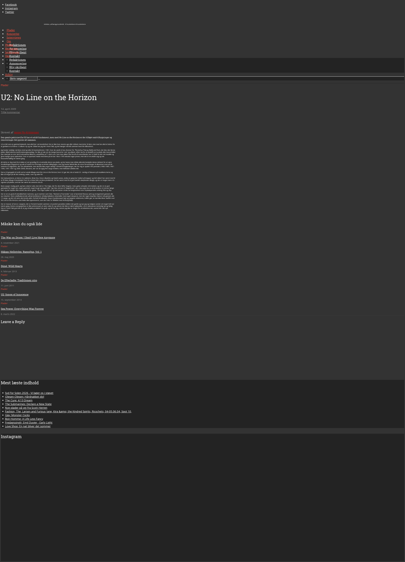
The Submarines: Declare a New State (28, 404)
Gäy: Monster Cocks (17, 415)
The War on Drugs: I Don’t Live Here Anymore (28, 237)
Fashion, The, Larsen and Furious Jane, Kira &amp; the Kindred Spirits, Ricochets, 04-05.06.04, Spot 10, (68, 411)
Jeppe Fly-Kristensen (26, 132)
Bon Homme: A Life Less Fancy (24, 419)
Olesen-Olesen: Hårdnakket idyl (24, 396)
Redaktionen (17, 60)
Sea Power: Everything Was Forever (22, 308)
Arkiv (9, 74)
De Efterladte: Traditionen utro (19, 280)
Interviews (12, 52)
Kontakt (14, 71)
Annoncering (17, 63)
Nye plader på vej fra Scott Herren (26, 408)
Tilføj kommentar (10, 112)
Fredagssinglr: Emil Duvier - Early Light (28, 422)
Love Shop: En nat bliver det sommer (28, 426)
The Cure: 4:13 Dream (18, 400)
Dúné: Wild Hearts (12, 266)
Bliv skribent (17, 67)
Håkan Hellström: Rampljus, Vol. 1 (21, 251)
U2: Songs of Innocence (14, 294)
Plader (9, 45)
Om (7, 56)
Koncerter (11, 48)
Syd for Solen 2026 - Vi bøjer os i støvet (29, 393)
